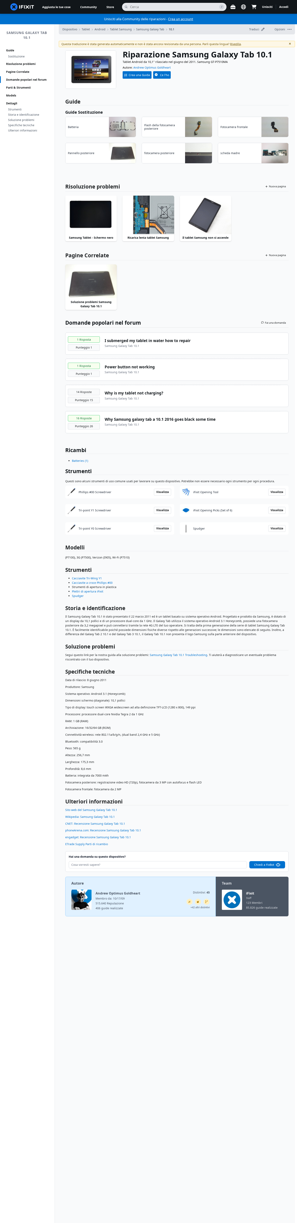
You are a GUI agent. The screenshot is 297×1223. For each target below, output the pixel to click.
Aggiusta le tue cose (56, 7)
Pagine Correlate (17, 72)
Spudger (78, 596)
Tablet (86, 29)
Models (11, 95)
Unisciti (267, 7)
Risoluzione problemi (21, 64)
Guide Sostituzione (84, 112)
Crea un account (180, 19)
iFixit (250, 893)
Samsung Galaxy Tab (150, 29)
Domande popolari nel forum (26, 80)
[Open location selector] (243, 7)
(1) (80, 461)
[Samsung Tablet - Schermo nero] (91, 215)
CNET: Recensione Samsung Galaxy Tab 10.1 (95, 824)
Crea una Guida (139, 75)
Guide (10, 50)
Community (88, 7)
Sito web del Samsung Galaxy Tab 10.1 (91, 810)
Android (100, 29)
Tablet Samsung (121, 29)
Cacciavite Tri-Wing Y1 (87, 578)
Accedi (283, 7)
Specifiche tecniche (21, 125)
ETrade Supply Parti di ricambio (86, 844)
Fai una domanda (275, 322)
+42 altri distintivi (200, 907)
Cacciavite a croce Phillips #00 (92, 583)
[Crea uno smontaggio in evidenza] (198, 902)
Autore (77, 883)
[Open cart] (254, 7)
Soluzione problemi (21, 120)
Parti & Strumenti (18, 87)
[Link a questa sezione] (63, 571)
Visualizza (162, 492)
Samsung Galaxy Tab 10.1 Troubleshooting (178, 655)
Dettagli (11, 103)
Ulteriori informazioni (22, 130)
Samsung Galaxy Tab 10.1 (26, 35)
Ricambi (75, 450)
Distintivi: (201, 892)
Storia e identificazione (23, 115)
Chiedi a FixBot (264, 865)
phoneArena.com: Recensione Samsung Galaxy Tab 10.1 (103, 830)
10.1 (171, 29)
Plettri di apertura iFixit (87, 591)
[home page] (22, 7)
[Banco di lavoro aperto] (233, 7)
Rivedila (235, 44)
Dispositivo (69, 29)
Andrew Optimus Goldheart (152, 67)
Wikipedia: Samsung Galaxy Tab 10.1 (90, 817)
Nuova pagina (277, 186)
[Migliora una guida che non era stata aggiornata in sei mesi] (206, 902)
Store (110, 7)
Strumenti (15, 109)
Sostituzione (16, 56)
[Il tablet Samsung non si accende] (205, 215)
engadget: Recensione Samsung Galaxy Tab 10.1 (98, 837)
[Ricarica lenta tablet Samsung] (148, 215)
